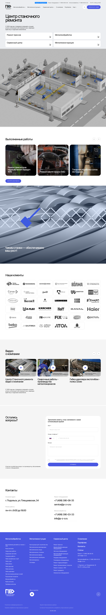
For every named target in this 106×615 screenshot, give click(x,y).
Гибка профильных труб (12, 558)
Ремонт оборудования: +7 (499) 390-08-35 (58, 2)
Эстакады (32, 562)
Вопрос (50, 443)
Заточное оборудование (60, 551)
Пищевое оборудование (60, 557)
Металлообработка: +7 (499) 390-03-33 (78, 2)
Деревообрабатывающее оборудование (60, 547)
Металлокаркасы (34, 560)
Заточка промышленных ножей (14, 574)
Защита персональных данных (48, 605)
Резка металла (9, 548)
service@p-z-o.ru (62, 504)
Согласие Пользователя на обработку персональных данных (56, 607)
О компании (59, 7)
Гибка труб (8, 561)
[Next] (99, 139)
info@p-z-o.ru (61, 518)
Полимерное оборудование (61, 560)
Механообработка (10, 579)
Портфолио (68, 7)
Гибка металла (9, 569)
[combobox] (52, 438)
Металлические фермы (35, 555)
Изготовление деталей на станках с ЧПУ (15, 545)
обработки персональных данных (86, 460)
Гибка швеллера (9, 571)
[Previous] (94, 139)
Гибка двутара (9, 566)
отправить (73, 464)
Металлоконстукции (37, 539)
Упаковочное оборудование (61, 573)
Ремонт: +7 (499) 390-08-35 (85, 553)
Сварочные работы (10, 551)
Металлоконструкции (33, 7)
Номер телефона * (53, 434)
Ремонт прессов (14, 35)
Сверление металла (10, 553)
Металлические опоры (35, 549)
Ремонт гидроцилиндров (60, 562)
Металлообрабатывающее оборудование (61, 554)
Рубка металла (9, 581)
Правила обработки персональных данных (16, 607)
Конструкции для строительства (38, 544)
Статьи (80, 550)
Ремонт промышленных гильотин (63, 565)
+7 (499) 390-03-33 (64, 514)
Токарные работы (10, 556)
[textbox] (49, 438)
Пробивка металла (10, 584)
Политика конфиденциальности (13, 605)
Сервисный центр (48, 7)
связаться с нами (94, 7)
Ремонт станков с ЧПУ (60, 567)
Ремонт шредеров (59, 570)
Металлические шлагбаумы (37, 557)
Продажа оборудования (40, 2)
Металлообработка (18, 7)
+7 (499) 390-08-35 (64, 500)
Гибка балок (8, 564)
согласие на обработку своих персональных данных (66, 459)
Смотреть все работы (13, 181)
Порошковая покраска (11, 576)
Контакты (81, 546)
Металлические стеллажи (36, 552)
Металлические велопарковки (37, 547)
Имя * (49, 425)
